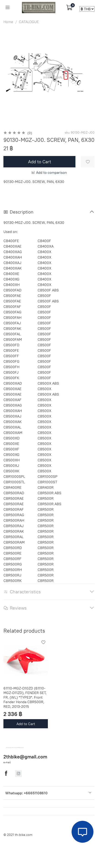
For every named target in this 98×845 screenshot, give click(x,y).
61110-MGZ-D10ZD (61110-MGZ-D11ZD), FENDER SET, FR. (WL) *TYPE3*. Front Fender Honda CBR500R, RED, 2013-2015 (24, 697)
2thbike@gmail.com (25, 757)
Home (8, 21)
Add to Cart (25, 723)
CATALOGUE (29, 21)
